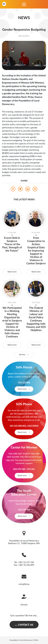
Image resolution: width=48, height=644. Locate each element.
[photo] (24, 55)
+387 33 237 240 (26, 562)
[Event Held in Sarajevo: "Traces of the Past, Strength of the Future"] (12, 219)
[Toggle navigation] (24, 4)
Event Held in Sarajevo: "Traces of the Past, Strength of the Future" (12, 244)
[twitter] (20, 190)
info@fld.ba (24, 584)
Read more (12, 272)
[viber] (35, 190)
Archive (22, 355)
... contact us (24, 624)
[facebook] (13, 190)
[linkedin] (27, 190)
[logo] (4, 4)
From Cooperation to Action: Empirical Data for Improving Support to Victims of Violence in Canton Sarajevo (36, 251)
